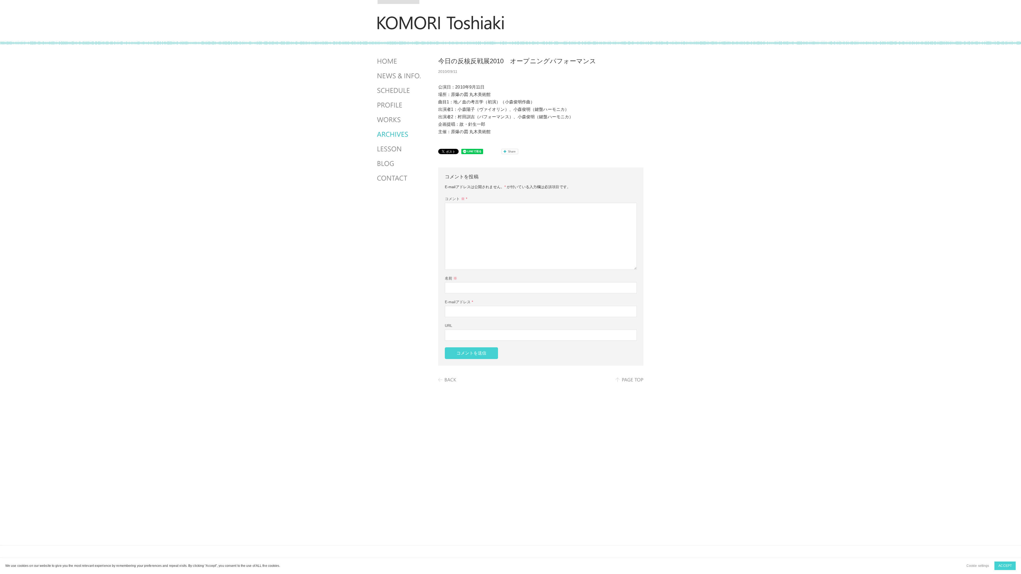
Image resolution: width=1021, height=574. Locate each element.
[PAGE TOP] (629, 380)
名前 (451, 278)
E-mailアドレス (459, 302)
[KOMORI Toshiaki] (441, 26)
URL (448, 325)
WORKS (399, 120)
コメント (456, 199)
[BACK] (447, 380)
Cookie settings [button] (977, 566)
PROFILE (399, 105)
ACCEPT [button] (1005, 566)
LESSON (399, 149)
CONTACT (399, 178)
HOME (399, 61)
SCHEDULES (399, 90)
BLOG (399, 163)
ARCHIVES (399, 134)
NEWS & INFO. (399, 76)
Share (512, 151)
